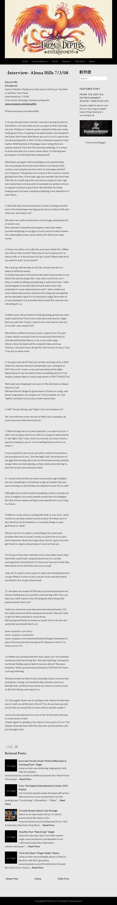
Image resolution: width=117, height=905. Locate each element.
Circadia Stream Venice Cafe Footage (38, 810)
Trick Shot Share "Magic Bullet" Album (39, 853)
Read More (25, 779)
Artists (55, 61)
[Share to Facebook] (16, 746)
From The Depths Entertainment (67, 901)
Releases (66, 61)
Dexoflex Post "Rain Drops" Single (36, 831)
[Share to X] (13, 746)
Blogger (102, 142)
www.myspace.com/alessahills (20, 103)
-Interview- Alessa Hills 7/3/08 (37, 73)
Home (25, 61)
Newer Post (12, 878)
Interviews (80, 61)
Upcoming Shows (40, 61)
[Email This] (7, 746)
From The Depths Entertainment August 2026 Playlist (94, 97)
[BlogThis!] (10, 746)
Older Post (63, 878)
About (92, 61)
